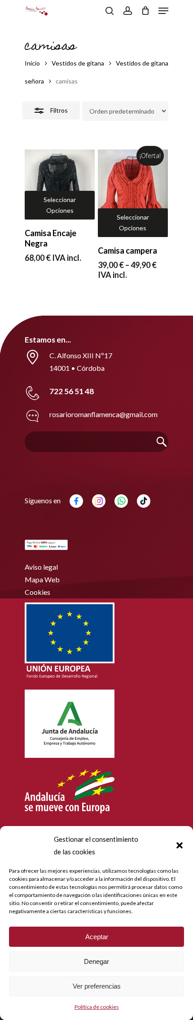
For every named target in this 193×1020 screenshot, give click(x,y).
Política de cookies (97, 1006)
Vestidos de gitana (78, 63)
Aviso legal (41, 567)
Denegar (96, 961)
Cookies (37, 592)
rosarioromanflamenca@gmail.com (103, 414)
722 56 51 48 (71, 391)
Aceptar (96, 937)
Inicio (32, 63)
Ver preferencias (97, 986)
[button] (179, 845)
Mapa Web (42, 579)
